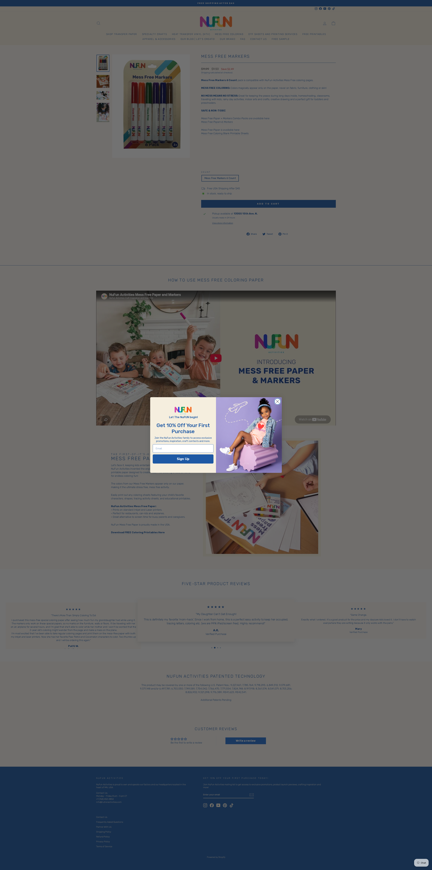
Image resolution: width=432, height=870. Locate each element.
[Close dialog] (277, 401)
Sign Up (183, 459)
